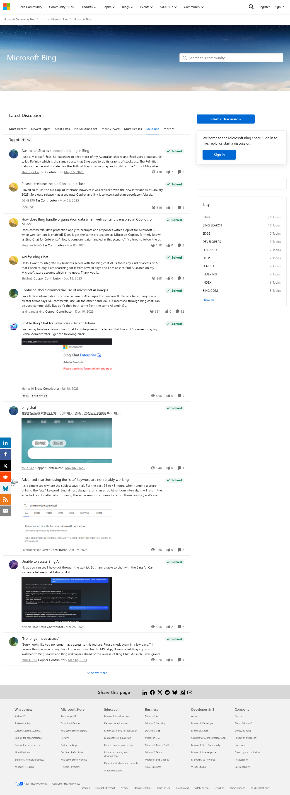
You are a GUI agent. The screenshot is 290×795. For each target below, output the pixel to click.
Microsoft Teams (154, 752)
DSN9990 (28, 200)
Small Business (153, 766)
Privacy (124, 788)
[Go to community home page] (6, 6)
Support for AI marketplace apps (209, 737)
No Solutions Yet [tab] (85, 128)
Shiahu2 (27, 278)
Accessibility (241, 759)
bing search (212, 225)
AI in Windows (22, 752)
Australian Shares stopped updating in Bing (55, 150)
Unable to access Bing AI (41, 561)
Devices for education (116, 723)
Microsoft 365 (152, 737)
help (206, 258)
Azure (194, 716)
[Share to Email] (189, 692)
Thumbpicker (30, 172)
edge (206, 233)
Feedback (210, 250)
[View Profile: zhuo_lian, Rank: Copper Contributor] (13, 410)
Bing (206, 217)
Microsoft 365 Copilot (157, 759)
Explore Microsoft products (29, 759)
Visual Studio (198, 766)
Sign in (219, 154)
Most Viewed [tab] (111, 128)
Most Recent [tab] (18, 128)
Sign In (279, 7)
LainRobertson (31, 549)
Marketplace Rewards (203, 759)
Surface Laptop (22, 723)
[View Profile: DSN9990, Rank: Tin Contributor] (13, 187)
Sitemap (85, 788)
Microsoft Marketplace (203, 752)
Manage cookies (143, 788)
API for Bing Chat (35, 257)
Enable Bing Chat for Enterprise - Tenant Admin (58, 323)
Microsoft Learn (199, 730)
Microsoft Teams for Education (120, 730)
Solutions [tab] (152, 128)
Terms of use (164, 788)
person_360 (30, 627)
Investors (240, 745)
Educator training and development (116, 754)
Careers (239, 716)
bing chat (29, 407)
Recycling (219, 788)
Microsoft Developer (202, 723)
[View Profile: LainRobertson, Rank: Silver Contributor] (13, 482)
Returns (65, 737)
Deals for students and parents (121, 763)
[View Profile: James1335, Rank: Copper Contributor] (13, 641)
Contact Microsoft (105, 788)
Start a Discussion (225, 119)
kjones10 (28, 388)
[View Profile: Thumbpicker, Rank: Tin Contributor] (13, 153)
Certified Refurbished (72, 752)
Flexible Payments (70, 766)
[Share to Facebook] (152, 692)
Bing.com (210, 290)
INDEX (207, 282)
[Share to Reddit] (167, 692)
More (167, 128)
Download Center (70, 723)
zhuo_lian (28, 468)
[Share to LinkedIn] (145, 692)
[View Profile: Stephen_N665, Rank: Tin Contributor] (13, 222)
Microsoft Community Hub (19, 19)
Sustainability (242, 766)
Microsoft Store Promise (74, 759)
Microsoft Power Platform (159, 745)
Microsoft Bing (59, 19)
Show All (208, 300)
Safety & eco (201, 788)
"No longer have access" (40, 638)
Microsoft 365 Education (117, 737)
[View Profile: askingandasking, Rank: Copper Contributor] (13, 293)
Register (264, 7)
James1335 (29, 660)
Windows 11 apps (24, 766)
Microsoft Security (155, 723)
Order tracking (69, 745)
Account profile (69, 716)
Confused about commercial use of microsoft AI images (65, 290)
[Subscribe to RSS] (182, 692)
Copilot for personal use (27, 745)
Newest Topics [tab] (40, 128)
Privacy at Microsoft (245, 737)
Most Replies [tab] (133, 128)
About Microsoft (243, 723)
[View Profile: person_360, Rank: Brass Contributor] (13, 564)
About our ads (237, 788)
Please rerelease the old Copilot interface (53, 183)
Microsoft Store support (74, 730)
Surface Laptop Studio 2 (27, 730)
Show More (99, 673)
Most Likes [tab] (62, 128)
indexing (210, 274)
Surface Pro (20, 716)
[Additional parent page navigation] (43, 19)
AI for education (113, 770)
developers (212, 241)
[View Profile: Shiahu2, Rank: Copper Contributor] (13, 260)
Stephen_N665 (32, 245)
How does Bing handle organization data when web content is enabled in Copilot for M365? (87, 221)
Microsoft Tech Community (205, 745)
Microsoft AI (151, 716)
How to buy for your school (118, 745)
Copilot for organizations (28, 737)
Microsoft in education (116, 716)
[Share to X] (159, 692)
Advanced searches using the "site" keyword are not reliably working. (75, 479)
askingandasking (33, 311)
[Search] (251, 7)
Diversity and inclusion (247, 752)
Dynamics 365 (152, 730)
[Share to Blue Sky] (174, 692)
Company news (243, 730)
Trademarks (182, 788)
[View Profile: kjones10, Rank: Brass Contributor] (13, 326)
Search (208, 266)
